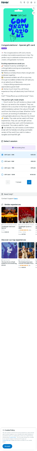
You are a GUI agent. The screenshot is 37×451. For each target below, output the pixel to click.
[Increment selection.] (29, 182)
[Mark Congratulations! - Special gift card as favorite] (34, 13)
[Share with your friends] (34, 8)
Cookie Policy (12, 437)
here (16, 198)
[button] (18, 154)
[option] (18, 154)
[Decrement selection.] (8, 182)
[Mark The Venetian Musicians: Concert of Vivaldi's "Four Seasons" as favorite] (32, 244)
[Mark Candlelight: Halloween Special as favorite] (15, 209)
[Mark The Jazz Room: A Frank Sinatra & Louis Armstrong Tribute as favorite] (15, 244)
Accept (7, 446)
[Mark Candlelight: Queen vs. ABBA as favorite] (32, 209)
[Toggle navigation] (35, 2)
